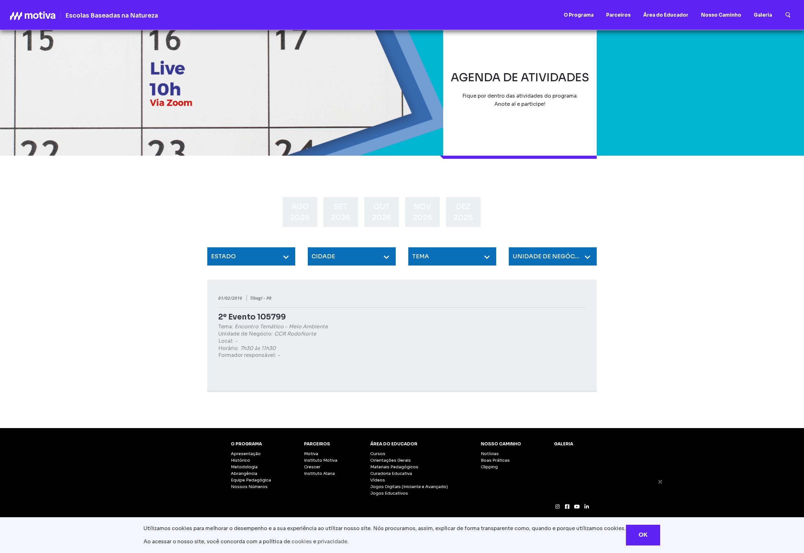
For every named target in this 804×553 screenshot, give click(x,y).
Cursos (377, 453)
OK (643, 534)
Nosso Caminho (501, 444)
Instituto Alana (319, 473)
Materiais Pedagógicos (394, 467)
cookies (301, 541)
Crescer (312, 467)
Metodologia (244, 467)
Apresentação (246, 453)
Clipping (489, 467)
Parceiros (317, 444)
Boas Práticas (495, 460)
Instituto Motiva (320, 460)
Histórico (240, 460)
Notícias (490, 453)
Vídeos (377, 480)
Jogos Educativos (389, 493)
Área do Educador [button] (665, 15)
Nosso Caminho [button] (721, 15)
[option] (300, 212)
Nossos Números (249, 486)
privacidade (332, 541)
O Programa (246, 444)
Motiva (311, 453)
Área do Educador (393, 444)
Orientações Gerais (390, 460)
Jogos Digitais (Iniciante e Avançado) (409, 486)
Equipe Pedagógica (251, 480)
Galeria (563, 444)
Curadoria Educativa (391, 473)
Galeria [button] (763, 15)
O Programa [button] (579, 15)
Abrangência (244, 473)
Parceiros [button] (618, 15)
